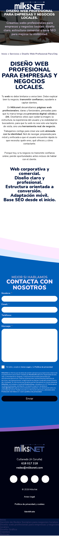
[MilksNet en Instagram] (34, 479)
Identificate (29, 511)
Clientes (5, 532)
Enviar (29, 398)
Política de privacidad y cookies (29, 504)
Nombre (6, 293)
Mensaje (6, 326)
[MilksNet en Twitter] (24, 479)
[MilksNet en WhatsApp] (45, 479)
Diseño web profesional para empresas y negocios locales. (29, 526)
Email (4, 304)
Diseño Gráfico (8, 529)
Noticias (5, 534)
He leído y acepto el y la (29, 367)
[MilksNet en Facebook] (13, 479)
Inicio (3, 519)
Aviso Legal (26, 367)
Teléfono (6, 315)
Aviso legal (29, 496)
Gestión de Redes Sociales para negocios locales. (29, 522)
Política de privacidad (44, 367)
